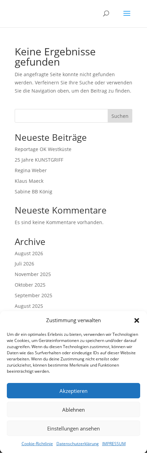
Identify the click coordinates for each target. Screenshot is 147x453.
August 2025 (29, 306)
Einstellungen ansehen (73, 428)
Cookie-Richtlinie (37, 444)
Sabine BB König (33, 191)
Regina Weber (31, 170)
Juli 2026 (24, 263)
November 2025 (33, 274)
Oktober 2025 (30, 285)
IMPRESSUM (114, 444)
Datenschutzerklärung (77, 444)
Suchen (120, 116)
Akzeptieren (73, 390)
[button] (136, 320)
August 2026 (29, 253)
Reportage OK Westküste (43, 149)
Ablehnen (73, 409)
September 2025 (33, 295)
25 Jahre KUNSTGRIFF (39, 159)
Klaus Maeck (29, 181)
